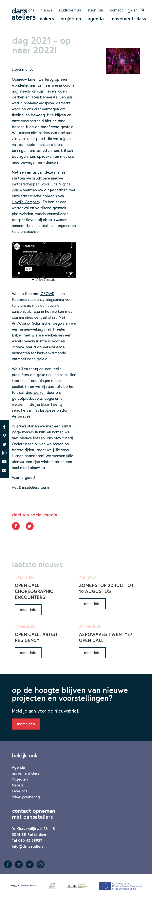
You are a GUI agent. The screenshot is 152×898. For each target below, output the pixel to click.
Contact (116, 10)
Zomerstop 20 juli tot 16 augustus (106, 588)
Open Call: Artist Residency (36, 637)
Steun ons (95, 10)
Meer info (28, 609)
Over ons (26, 10)
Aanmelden (26, 723)
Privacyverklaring (26, 797)
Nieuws (46, 10)
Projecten (70, 19)
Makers (46, 19)
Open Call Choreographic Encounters (34, 591)
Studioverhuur (70, 10)
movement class (128, 19)
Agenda (96, 19)
